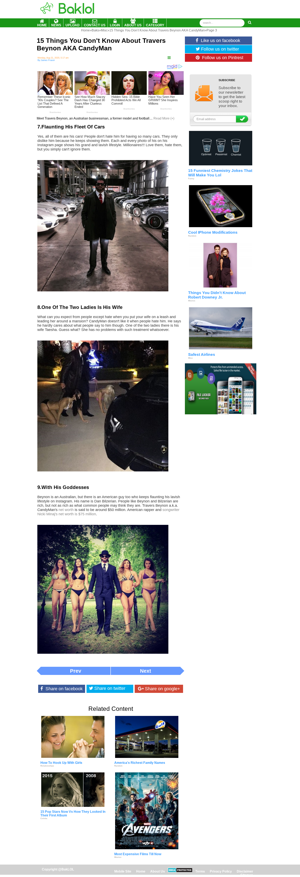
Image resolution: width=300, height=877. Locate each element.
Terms (200, 871)
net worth (66, 510)
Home (141, 871)
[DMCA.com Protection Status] (180, 871)
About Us (157, 871)
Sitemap (246, 875)
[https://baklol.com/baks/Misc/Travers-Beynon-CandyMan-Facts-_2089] (169, 57)
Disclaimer (245, 871)
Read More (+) (163, 118)
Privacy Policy (221, 871)
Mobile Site (122, 871)
